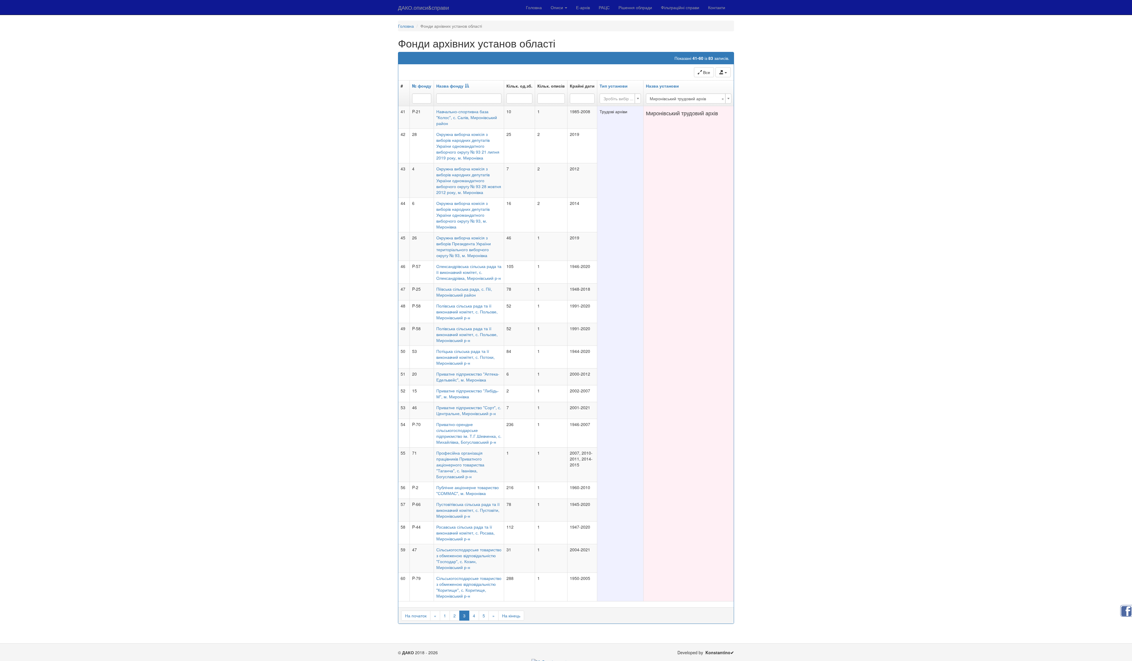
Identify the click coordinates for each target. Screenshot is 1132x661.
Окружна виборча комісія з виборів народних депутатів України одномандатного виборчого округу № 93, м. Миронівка (463, 215)
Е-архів (583, 7)
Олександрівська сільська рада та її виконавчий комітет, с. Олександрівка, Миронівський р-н (468, 272)
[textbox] (618, 98)
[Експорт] (723, 72)
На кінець (511, 616)
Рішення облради (635, 7)
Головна (534, 7)
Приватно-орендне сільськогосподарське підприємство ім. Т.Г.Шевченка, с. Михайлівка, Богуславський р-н (468, 433)
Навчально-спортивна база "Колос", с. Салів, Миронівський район (466, 117)
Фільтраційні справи (680, 7)
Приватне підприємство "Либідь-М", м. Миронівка (467, 393)
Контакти (716, 7)
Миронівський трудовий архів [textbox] (687, 98)
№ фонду (421, 86)
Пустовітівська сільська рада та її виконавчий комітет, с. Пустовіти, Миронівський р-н (468, 510)
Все (706, 72)
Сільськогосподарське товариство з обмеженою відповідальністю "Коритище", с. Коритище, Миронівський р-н (468, 587)
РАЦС (604, 7)
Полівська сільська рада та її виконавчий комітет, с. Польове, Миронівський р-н (467, 311)
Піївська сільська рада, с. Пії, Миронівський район (464, 292)
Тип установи (614, 86)
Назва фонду (449, 86)
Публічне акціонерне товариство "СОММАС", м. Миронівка (467, 490)
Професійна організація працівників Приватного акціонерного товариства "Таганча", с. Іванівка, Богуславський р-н (460, 464)
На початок (416, 616)
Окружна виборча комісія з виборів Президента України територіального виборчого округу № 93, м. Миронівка (463, 246)
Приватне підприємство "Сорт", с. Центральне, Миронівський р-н (468, 410)
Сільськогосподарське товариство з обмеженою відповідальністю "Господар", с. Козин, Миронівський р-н (468, 558)
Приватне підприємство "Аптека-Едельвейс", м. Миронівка (467, 377)
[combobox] (620, 98)
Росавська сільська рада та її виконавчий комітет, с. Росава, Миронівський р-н (465, 533)
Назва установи (662, 86)
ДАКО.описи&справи (423, 7)
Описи (557, 7)
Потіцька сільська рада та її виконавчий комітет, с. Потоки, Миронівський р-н (465, 357)
